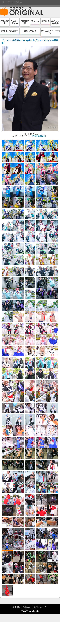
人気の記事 (4, 22)
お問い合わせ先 (40, 607)
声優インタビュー (9, 30)
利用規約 (16, 607)
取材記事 (45, 21)
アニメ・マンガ (14, 22)
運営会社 (27, 607)
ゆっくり (35, 21)
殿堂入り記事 (30, 30)
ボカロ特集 (25, 22)
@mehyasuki (38, 136)
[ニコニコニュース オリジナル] (21, 11)
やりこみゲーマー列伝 (50, 31)
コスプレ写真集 (55, 22)
